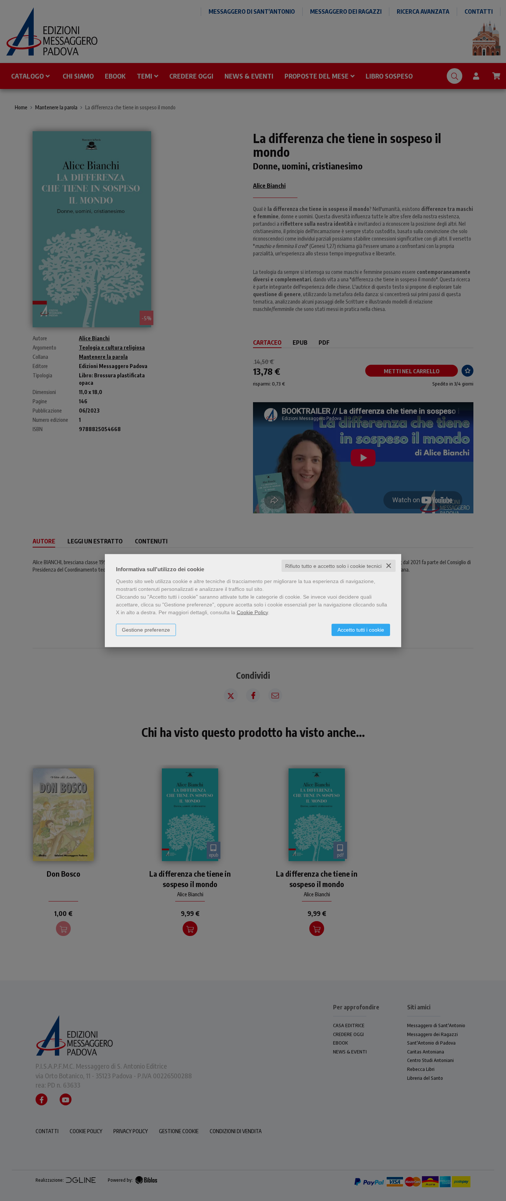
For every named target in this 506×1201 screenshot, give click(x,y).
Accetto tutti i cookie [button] (360, 629)
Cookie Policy (252, 612)
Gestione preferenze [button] (146, 629)
